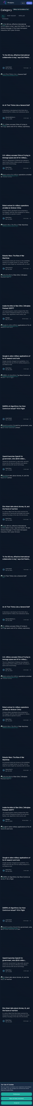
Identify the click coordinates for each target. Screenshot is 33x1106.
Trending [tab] (5, 18)
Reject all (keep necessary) (16, 1098)
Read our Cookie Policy (7, 1090)
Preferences (16, 1094)
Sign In (23, 3)
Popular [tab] (22, 15)
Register (29, 3)
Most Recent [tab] (11, 15)
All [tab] (3, 15)
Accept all (16, 1103)
